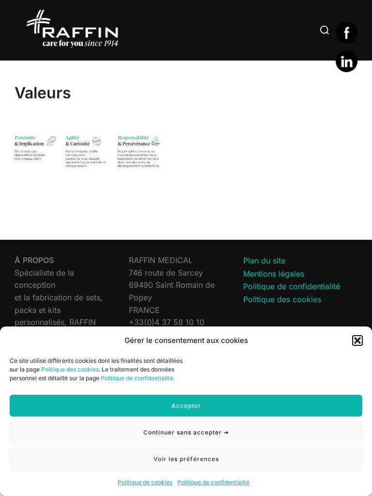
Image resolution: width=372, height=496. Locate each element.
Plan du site (264, 260)
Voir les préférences (186, 459)
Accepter (186, 405)
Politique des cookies (70, 369)
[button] (357, 340)
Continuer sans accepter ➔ (186, 432)
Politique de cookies (145, 482)
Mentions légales (273, 274)
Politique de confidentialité (137, 378)
